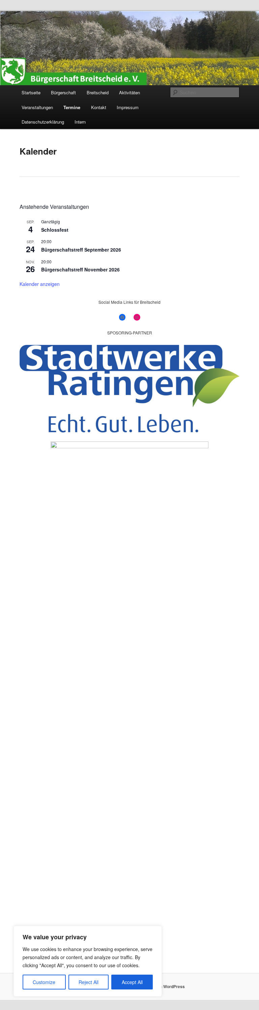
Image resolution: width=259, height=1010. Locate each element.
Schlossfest (54, 229)
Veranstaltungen (37, 107)
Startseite (31, 92)
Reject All (88, 982)
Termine (71, 107)
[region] (87, 961)
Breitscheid (98, 92)
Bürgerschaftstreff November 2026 (80, 269)
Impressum (128, 107)
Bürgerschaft (63, 92)
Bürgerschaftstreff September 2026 (81, 249)
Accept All (132, 982)
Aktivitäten (129, 92)
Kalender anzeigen (40, 284)
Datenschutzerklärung (43, 122)
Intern (80, 122)
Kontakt (98, 107)
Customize (44, 982)
